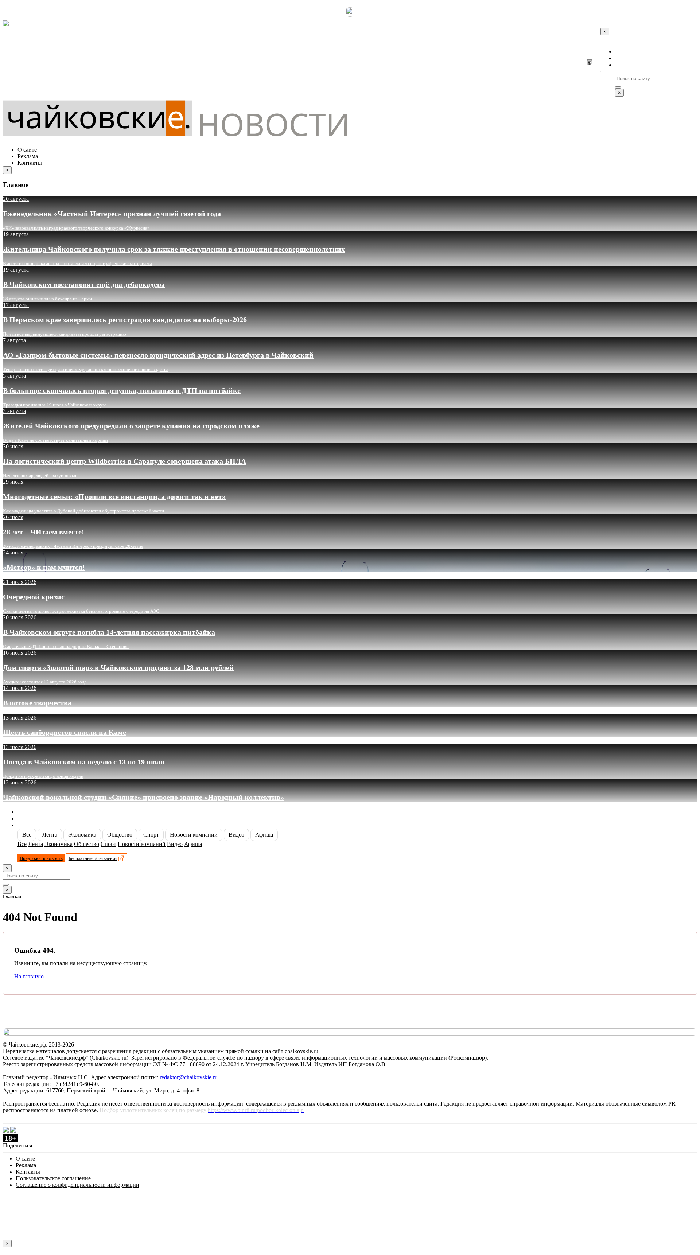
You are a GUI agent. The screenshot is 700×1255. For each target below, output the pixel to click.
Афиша (264, 834)
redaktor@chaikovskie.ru (189, 1077)
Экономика (82, 834)
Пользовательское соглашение (53, 1178)
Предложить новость (41, 858)
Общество (119, 834)
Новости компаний (194, 834)
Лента (49, 834)
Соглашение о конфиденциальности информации (77, 1185)
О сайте (624, 51)
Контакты (627, 65)
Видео (236, 834)
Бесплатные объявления (93, 858)
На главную (29, 976)
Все (26, 834)
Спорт (151, 834)
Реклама (625, 58)
